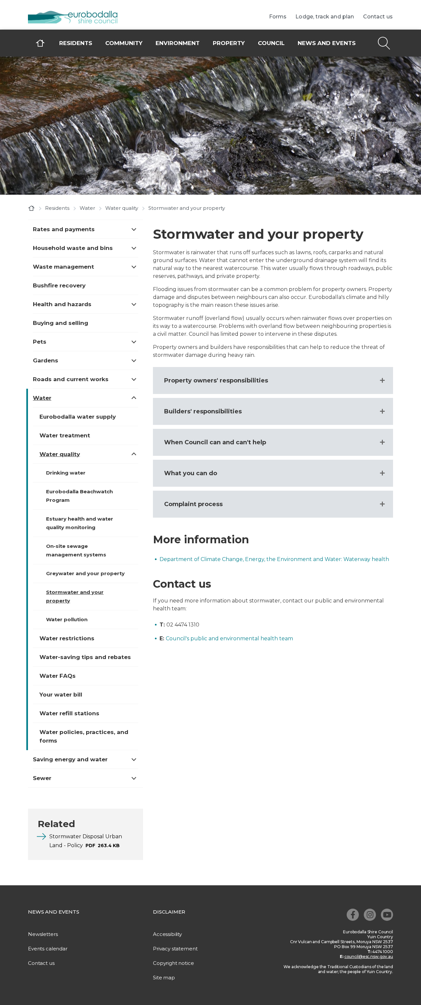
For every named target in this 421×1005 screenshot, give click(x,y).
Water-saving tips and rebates (85, 657)
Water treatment (64, 435)
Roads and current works (71, 379)
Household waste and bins (73, 248)
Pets (39, 341)
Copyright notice (173, 963)
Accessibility (167, 934)
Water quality (121, 208)
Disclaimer (169, 912)
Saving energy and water (70, 759)
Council (271, 43)
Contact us (378, 17)
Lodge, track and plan (324, 17)
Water (87, 208)
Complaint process (193, 504)
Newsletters (43, 934)
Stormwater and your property (75, 596)
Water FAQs (57, 676)
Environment (178, 43)
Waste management (63, 266)
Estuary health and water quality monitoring (79, 523)
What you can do (190, 473)
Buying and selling (60, 323)
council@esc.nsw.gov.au (368, 956)
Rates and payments (64, 229)
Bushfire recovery (59, 285)
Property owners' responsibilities (216, 380)
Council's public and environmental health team (229, 638)
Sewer (42, 778)
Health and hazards (62, 304)
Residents (75, 43)
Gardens (45, 360)
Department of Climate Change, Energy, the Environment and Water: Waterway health (274, 559)
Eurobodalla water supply (77, 416)
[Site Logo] (77, 18)
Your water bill (60, 694)
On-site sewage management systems (76, 550)
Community (123, 43)
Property (229, 43)
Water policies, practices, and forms (83, 736)
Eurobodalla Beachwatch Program (79, 495)
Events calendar (47, 948)
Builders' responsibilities (203, 411)
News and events (327, 43)
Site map (164, 977)
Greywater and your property (85, 573)
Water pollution (66, 619)
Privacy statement (175, 948)
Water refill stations (69, 713)
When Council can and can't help (215, 442)
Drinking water (66, 473)
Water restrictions (66, 638)
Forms (278, 17)
